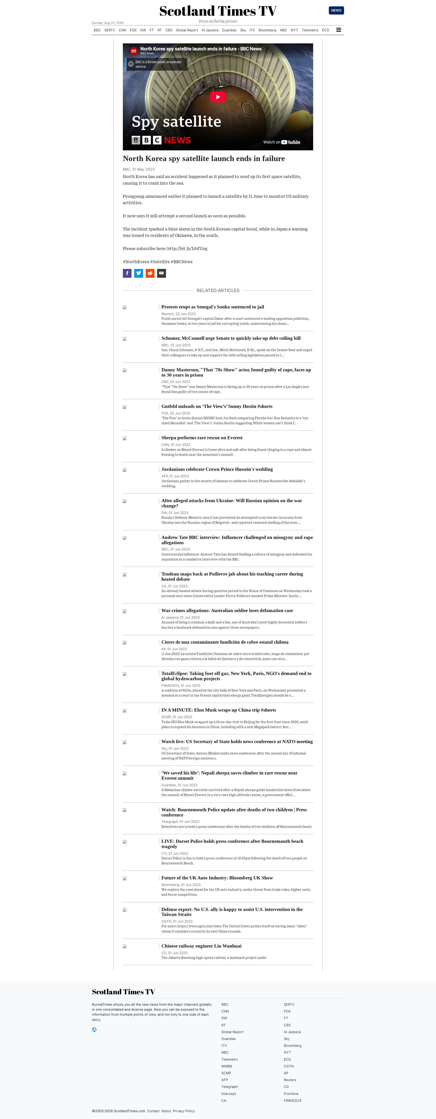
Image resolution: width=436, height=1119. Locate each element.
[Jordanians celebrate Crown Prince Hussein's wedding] (124, 469)
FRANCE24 (293, 1101)
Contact (153, 1111)
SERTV (109, 30)
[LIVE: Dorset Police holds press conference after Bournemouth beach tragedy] (124, 841)
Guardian (229, 30)
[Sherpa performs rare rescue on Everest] (124, 438)
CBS (169, 30)
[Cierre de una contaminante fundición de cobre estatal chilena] (124, 642)
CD (286, 1087)
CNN (122, 30)
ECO (325, 30)
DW (143, 30)
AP (286, 1073)
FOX (133, 30)
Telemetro (310, 30)
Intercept (228, 1094)
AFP (224, 1080)
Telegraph (229, 1087)
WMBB (226, 1066)
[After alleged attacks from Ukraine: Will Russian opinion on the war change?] (124, 501)
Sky (243, 30)
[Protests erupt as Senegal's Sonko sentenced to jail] (124, 307)
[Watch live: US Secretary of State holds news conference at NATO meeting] (124, 741)
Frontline (291, 1094)
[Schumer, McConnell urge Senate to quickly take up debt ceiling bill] (124, 338)
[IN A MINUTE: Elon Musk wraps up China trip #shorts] (124, 710)
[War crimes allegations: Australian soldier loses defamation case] (124, 610)
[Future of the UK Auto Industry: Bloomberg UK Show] (124, 878)
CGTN (289, 1066)
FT (152, 30)
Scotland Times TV (218, 10)
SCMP (226, 1073)
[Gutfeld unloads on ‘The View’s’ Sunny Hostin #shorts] (124, 406)
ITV (252, 30)
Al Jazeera (210, 30)
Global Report (187, 30)
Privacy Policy (184, 1111)
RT (160, 30)
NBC (283, 30)
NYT (294, 30)
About (166, 1111)
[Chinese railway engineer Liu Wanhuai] (124, 946)
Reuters (290, 1080)
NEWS (336, 10)
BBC (97, 30)
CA (223, 1101)
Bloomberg (267, 30)
